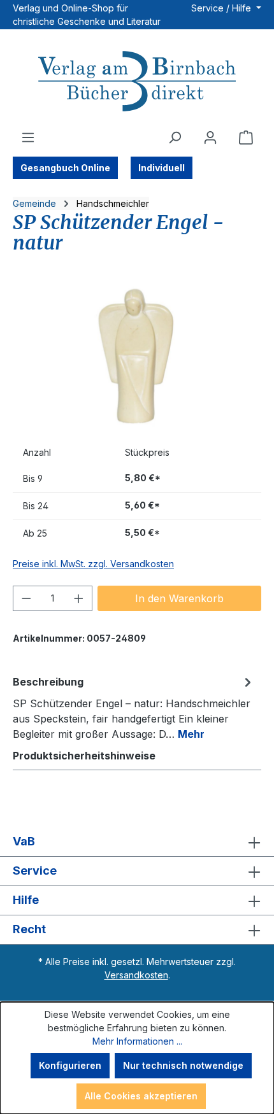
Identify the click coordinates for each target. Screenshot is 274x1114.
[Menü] (28, 137)
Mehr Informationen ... (137, 1041)
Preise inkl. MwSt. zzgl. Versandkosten (93, 563)
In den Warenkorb (179, 598)
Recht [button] (29, 929)
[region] (137, 358)
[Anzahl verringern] (26, 598)
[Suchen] (174, 137)
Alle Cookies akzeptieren (141, 1095)
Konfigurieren (70, 1065)
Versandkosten (136, 974)
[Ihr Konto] (210, 137)
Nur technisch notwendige (183, 1065)
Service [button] (35, 870)
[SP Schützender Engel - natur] (136, 358)
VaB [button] (24, 841)
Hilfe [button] (26, 899)
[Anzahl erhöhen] (79, 598)
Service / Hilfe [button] (222, 8)
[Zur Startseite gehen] (137, 83)
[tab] (134, 707)
